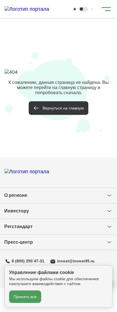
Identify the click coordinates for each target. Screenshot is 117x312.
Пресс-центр (18, 242)
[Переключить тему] (83, 9)
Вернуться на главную (63, 108)
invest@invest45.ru (76, 261)
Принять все (25, 296)
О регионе (15, 195)
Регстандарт (18, 226)
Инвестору (16, 210)
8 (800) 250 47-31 (28, 261)
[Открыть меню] (106, 9)
